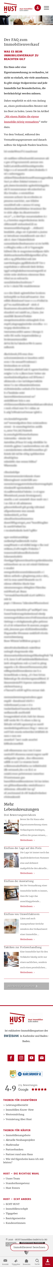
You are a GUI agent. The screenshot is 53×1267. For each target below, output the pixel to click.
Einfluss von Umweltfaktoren (22, 914)
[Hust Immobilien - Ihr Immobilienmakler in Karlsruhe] (18, 7)
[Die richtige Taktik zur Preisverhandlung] (11, 959)
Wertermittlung (15, 1114)
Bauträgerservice (15, 1218)
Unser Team (13, 1178)
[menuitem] (45, 7)
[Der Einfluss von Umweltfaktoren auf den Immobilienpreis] (11, 926)
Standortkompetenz (18, 1183)
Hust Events (13, 1187)
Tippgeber (12, 1213)
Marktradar (12, 1144)
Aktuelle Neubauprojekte (20, 1139)
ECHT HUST (13, 1204)
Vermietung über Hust (19, 1119)
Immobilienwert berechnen (29, 1250)
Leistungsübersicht (17, 1105)
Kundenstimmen (16, 1223)
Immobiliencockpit (17, 1208)
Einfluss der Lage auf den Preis (23, 848)
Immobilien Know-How (20, 1109)
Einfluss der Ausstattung (19, 881)
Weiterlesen (26, 840)
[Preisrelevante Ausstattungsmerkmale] (11, 893)
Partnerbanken (14, 1149)
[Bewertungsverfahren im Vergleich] (11, 827)
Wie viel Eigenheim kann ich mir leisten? (23, 1161)
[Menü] (45, 7)
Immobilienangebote (18, 1135)
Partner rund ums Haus (19, 1154)
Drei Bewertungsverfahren (20, 815)
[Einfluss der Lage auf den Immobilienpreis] (11, 860)
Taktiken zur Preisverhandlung (23, 947)
